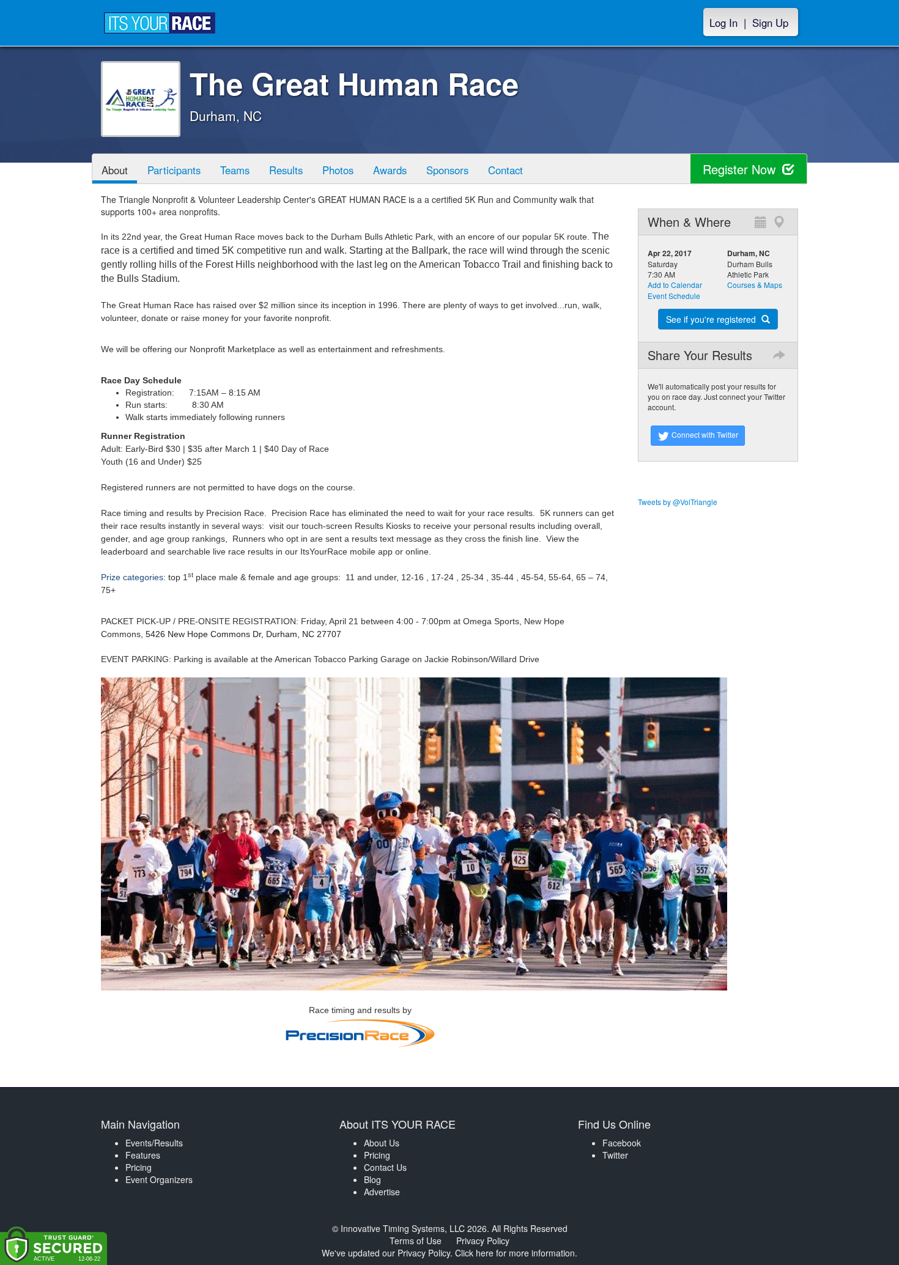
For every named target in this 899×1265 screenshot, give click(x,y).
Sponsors (447, 170)
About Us (381, 1143)
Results (286, 170)
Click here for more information (515, 1253)
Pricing (138, 1167)
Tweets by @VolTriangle (677, 501)
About (115, 170)
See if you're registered (712, 319)
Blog (372, 1179)
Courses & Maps (754, 284)
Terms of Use (416, 1240)
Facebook (621, 1143)
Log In (723, 22)
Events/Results (154, 1143)
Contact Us (385, 1167)
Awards (390, 170)
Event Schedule (674, 295)
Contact (505, 170)
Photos (337, 170)
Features (142, 1155)
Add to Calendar (675, 284)
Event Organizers (159, 1179)
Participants (174, 170)
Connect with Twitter (704, 434)
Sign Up (770, 22)
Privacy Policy (482, 1240)
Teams (235, 170)
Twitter (615, 1155)
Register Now (741, 169)
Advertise (382, 1192)
